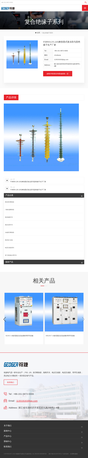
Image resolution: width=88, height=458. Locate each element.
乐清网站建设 (74, 454)
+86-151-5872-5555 (61, 51)
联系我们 (10, 382)
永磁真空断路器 (9, 232)
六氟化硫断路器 (9, 209)
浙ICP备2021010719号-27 (56, 454)
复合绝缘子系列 (47, 33)
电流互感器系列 (9, 247)
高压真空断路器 (9, 202)
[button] (4, 319)
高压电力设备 (9, 240)
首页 (38, 33)
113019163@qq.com (61, 59)
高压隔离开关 (9, 217)
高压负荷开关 (9, 225)
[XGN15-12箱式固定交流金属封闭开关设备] (24, 312)
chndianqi (57, 55)
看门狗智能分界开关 (11, 255)
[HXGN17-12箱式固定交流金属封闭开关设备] (64, 312)
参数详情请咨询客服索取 (56, 74)
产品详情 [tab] (11, 97)
